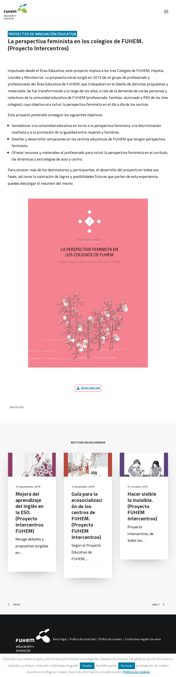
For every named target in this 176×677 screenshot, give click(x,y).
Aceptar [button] (87, 666)
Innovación (17, 407)
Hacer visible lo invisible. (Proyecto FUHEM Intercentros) (142, 506)
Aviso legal (60, 639)
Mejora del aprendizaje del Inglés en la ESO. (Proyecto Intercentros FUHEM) (29, 512)
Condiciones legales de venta (143, 639)
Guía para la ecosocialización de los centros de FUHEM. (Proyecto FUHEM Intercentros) (86, 515)
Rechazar (126, 666)
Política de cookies (110, 639)
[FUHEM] (13, 11)
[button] (166, 11)
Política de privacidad (83, 639)
